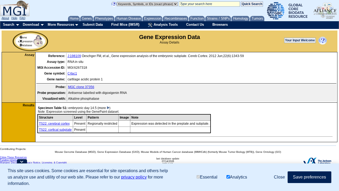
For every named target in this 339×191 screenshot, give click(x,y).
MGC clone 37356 (81, 87)
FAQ (22, 18)
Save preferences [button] (309, 177)
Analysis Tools (165, 25)
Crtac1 (72, 73)
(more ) (103, 108)
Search (8, 25)
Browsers (220, 25)
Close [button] (279, 177)
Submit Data (93, 25)
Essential (208, 177)
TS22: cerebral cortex (54, 123)
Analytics (238, 177)
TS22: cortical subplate (55, 130)
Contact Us (195, 25)
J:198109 (74, 56)
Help (14, 18)
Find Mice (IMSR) (125, 25)
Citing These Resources (13, 157)
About (5, 18)
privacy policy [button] (134, 177)
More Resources (61, 25)
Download (31, 25)
